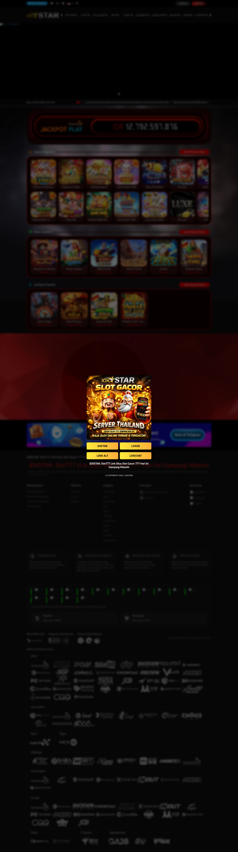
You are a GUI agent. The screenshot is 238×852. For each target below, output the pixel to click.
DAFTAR (102, 446)
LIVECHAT (136, 455)
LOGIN (135, 446)
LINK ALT (102, 455)
